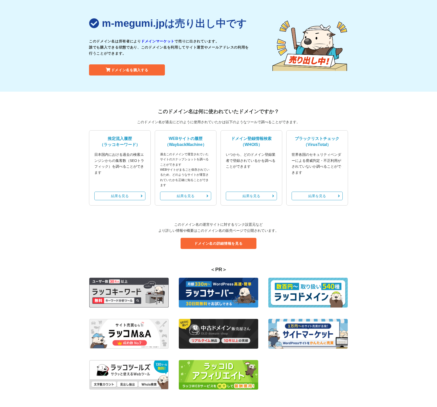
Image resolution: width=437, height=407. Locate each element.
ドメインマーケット (157, 41)
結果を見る (120, 196)
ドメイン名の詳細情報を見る (218, 243)
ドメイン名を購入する (129, 70)
